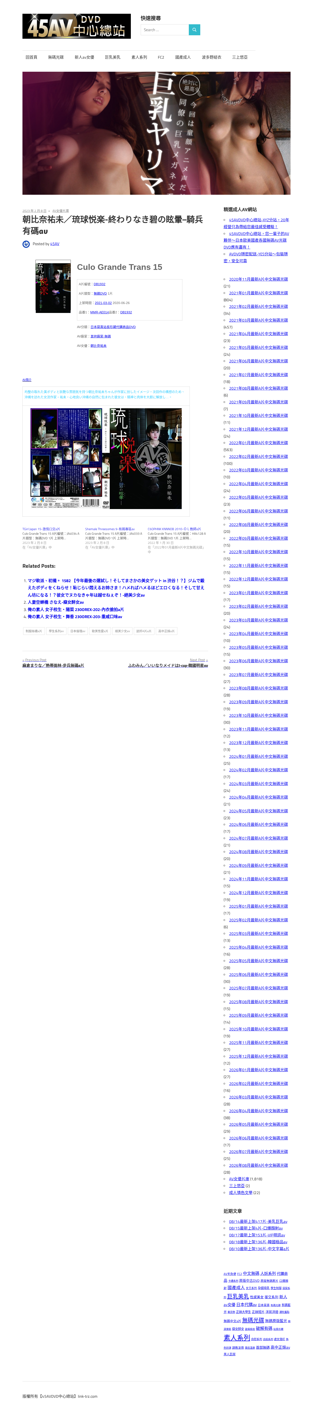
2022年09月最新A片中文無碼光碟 (258, 538)
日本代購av (246, 1305)
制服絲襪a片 (34, 631)
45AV (54, 244)
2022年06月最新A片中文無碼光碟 (258, 511)
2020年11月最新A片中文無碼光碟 (258, 279)
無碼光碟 (56, 57)
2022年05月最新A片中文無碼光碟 (258, 497)
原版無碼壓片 (269, 1281)
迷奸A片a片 (144, 631)
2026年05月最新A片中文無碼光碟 (258, 1124)
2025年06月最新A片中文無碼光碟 (258, 975)
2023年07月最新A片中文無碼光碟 (258, 675)
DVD (132, 327)
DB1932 (99, 284)
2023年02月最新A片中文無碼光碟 (258, 606)
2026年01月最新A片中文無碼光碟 (258, 1070)
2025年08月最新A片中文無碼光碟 (258, 1002)
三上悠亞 (240, 57)
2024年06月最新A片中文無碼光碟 (258, 825)
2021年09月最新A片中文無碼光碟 (258, 402)
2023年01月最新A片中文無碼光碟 (258, 593)
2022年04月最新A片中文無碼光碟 (258, 484)
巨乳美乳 (113, 57)
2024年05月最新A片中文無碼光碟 (258, 811)
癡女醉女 (238, 1328)
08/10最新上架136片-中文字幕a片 (259, 1249)
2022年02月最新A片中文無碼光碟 (258, 457)
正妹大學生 (243, 1312)
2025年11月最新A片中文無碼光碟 (258, 1043)
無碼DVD (100, 293)
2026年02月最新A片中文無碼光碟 (258, 1084)
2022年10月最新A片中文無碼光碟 (258, 552)
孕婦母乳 (264, 1288)
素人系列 (139, 57)
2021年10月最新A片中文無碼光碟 (258, 416)
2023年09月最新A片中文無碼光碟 (258, 702)
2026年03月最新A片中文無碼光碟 (258, 1097)
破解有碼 (264, 1328)
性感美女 (257, 1297)
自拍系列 (268, 1339)
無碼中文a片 (232, 1320)
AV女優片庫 (60, 210)
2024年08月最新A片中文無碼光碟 (258, 852)
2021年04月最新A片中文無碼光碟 (258, 334)
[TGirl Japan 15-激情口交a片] (53, 538)
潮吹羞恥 (284, 1312)
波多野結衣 (211, 57)
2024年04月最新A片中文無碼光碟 (258, 797)
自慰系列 (256, 1339)
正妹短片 (258, 1311)
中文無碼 (251, 1273)
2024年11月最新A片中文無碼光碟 (258, 879)
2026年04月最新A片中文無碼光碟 (258, 1111)
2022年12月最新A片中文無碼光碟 (258, 579)
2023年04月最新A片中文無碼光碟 (258, 634)
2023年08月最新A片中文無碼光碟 (258, 688)
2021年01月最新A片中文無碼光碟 (258, 293)
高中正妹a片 (166, 631)
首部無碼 (263, 1347)
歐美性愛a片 (100, 631)
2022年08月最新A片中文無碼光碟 (258, 525)
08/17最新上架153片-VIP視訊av (257, 1235)
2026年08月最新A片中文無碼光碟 (258, 1165)
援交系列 (271, 1297)
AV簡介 (26, 379)
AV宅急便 (230, 1274)
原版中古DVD (249, 1280)
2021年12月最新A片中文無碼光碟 (258, 429)
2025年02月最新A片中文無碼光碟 (258, 920)
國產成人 (183, 57)
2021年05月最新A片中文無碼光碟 (258, 348)
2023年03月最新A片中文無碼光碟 (258, 620)
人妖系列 (268, 1273)
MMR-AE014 (99, 312)
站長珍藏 (109, 327)
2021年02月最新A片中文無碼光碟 (258, 307)
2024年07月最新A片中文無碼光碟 (258, 838)
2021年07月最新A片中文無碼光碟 (258, 375)
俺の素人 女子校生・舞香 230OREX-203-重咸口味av (75, 617)
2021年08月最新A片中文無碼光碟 (258, 388)
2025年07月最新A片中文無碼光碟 (258, 988)
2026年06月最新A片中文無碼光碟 (258, 1138)
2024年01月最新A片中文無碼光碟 (258, 756)
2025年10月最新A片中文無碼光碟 (258, 1029)
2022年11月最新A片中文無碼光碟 (258, 566)
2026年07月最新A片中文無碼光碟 (258, 1152)
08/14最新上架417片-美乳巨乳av (258, 1222)
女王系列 (251, 1288)
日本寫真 (97, 327)
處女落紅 (279, 1339)
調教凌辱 (238, 1347)
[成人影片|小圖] (53, 285)
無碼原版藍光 (276, 1321)
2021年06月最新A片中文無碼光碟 (258, 361)
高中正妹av (280, 1347)
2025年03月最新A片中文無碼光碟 (258, 934)
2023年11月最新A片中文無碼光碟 (258, 729)
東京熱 (231, 1312)
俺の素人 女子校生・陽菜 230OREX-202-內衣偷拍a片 (76, 609)
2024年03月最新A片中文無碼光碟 (258, 784)
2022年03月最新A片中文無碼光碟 (258, 470)
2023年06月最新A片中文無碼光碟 (258, 661)
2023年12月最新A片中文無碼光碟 (258, 743)
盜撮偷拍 (250, 1329)
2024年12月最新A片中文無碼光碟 (258, 893)
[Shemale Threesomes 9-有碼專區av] (116, 538)
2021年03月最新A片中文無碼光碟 (258, 320)
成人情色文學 (241, 1193)
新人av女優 (84, 57)
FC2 (161, 57)
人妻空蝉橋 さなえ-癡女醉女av (56, 602)
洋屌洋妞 (272, 1311)
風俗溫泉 (250, 1348)
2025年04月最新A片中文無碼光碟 (258, 947)
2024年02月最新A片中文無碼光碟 (258, 770)
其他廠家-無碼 (101, 336)
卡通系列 (233, 1281)
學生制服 (276, 1288)
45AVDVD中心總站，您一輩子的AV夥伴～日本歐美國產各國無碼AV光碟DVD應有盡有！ (256, 240)
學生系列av (56, 631)
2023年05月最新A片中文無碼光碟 (258, 647)
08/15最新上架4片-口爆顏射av (256, 1228)
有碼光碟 (276, 1305)
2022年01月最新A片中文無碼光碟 (258, 443)
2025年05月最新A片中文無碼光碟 (258, 961)
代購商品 (122, 327)
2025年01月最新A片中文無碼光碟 (258, 906)
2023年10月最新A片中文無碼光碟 (258, 715)
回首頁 (31, 57)
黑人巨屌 (230, 1354)
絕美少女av (122, 631)
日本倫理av (77, 631)
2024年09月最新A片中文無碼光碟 (258, 866)
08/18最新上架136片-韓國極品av (258, 1242)
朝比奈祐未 (99, 346)
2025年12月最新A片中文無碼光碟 (258, 1056)
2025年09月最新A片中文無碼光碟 (258, 1015)
